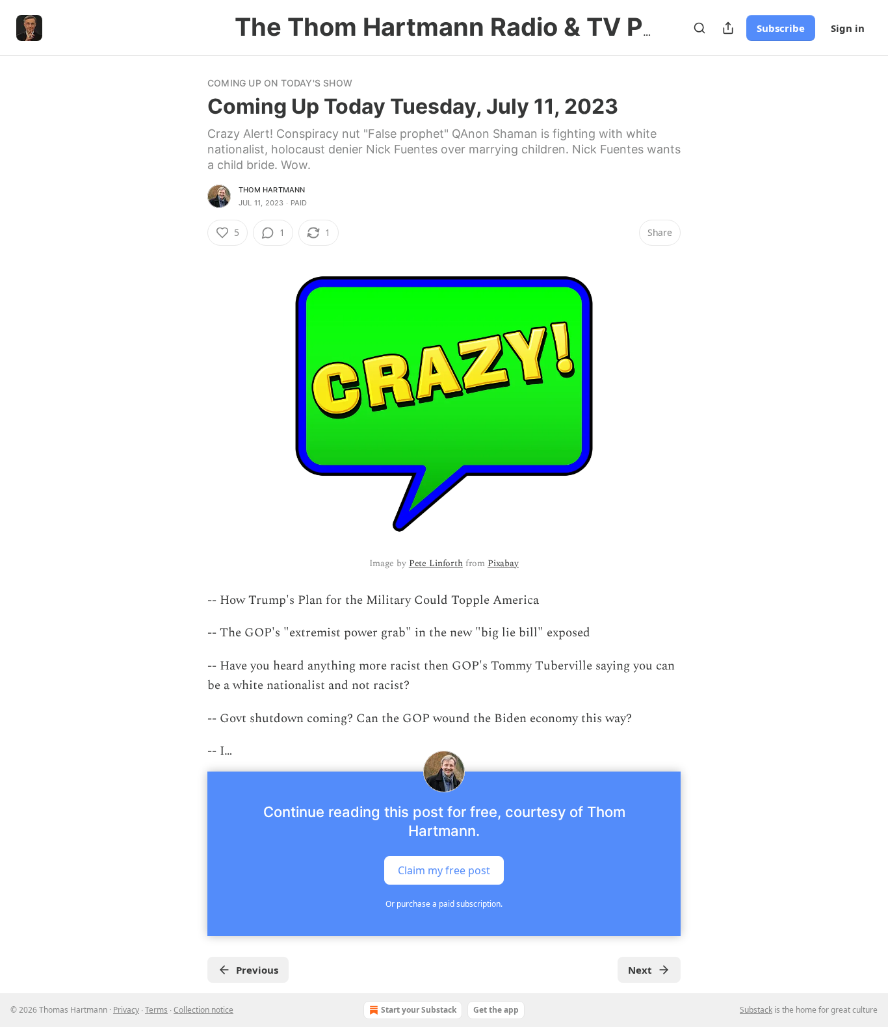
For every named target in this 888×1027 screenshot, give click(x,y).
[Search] (699, 28)
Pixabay (503, 563)
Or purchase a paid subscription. (444, 903)
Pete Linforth (436, 563)
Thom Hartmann (272, 189)
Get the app (496, 1009)
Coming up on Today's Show (279, 82)
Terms (156, 1009)
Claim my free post (444, 870)
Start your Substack (418, 1009)
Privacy (126, 1009)
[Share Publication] (728, 28)
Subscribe (781, 27)
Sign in (848, 27)
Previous (257, 969)
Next (640, 969)
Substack (756, 1009)
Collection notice (203, 1009)
